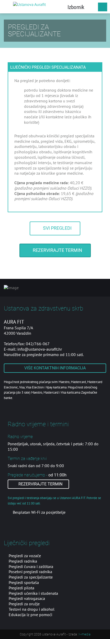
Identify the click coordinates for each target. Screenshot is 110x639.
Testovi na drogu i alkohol (31, 609)
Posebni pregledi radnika (30, 571)
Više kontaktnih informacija (55, 368)
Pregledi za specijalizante (31, 577)
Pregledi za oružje (24, 603)
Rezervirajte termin (57, 250)
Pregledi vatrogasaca (27, 598)
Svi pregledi (57, 228)
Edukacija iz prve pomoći (30, 614)
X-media (84, 634)
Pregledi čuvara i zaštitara (31, 566)
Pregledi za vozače (25, 555)
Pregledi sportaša (24, 582)
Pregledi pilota (21, 587)
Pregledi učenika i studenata (33, 593)
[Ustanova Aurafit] (29, 4)
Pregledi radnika (23, 561)
